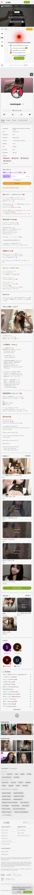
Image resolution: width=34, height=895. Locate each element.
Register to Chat (19, 58)
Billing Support (4, 854)
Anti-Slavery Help (5, 844)
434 (6, 615)
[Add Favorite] (2, 29)
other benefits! (22, 55)
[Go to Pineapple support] (2, 879)
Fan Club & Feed (22, 120)
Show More (16, 709)
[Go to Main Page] (10, 2)
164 (5, 583)
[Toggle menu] (1, 2)
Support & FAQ (4, 851)
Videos (16, 6)
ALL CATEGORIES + (7, 815)
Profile (3, 120)
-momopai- (4, 768)
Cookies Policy (4, 838)
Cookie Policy (22, 889)
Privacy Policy (4, 830)
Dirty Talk (16, 158)
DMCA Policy (4, 835)
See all (27, 455)
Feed (29, 6)
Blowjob (7, 158)
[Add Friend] (21, 114)
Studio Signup (20, 832)
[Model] (31, 74)
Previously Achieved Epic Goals (11, 187)
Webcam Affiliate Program (23, 835)
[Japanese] (3, 774)
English (26, 822)
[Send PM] (29, 114)
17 (19, 615)
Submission (25, 158)
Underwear (8, 160)
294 (6, 634)
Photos (23, 6)
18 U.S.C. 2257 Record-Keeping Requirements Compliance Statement (16, 884)
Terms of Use (4, 832)
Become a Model (21, 830)
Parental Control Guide (6, 841)
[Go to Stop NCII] (10, 879)
